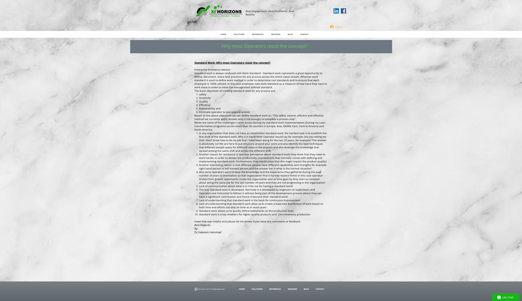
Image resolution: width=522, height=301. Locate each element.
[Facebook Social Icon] (343, 11)
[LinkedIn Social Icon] (336, 11)
